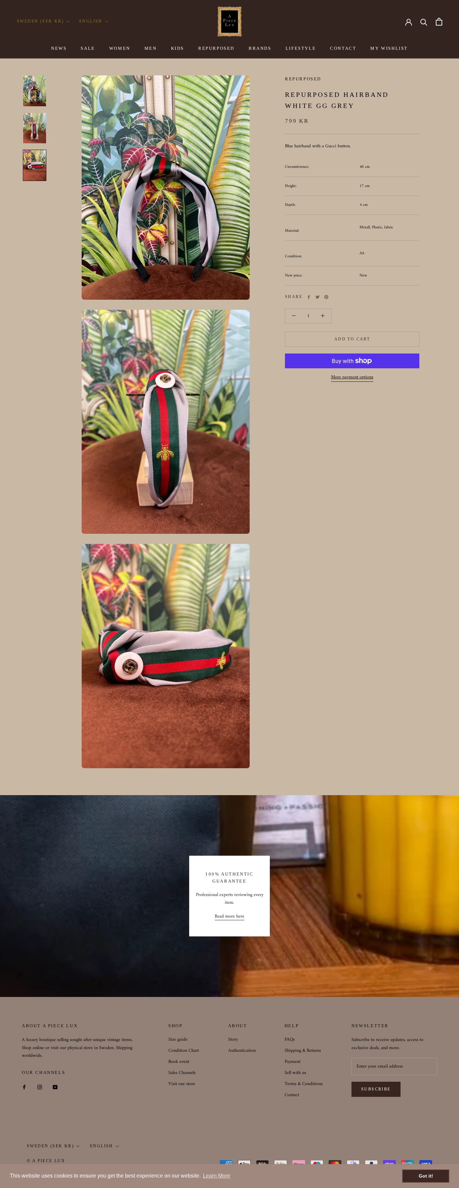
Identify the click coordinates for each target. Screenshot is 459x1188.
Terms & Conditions (304, 1083)
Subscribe (376, 1089)
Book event (178, 1061)
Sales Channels (182, 1072)
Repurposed (216, 48)
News (59, 48)
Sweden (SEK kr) (40, 21)
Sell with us (295, 1072)
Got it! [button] (426, 1176)
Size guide (177, 1039)
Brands (260, 48)
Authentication (242, 1050)
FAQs (290, 1039)
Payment (292, 1061)
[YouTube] (55, 1087)
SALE (88, 48)
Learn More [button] (216, 1176)
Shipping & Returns (303, 1050)
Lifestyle (301, 48)
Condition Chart (183, 1050)
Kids (177, 48)
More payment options (352, 377)
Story (233, 1039)
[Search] (423, 21)
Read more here (229, 916)
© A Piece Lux (46, 1160)
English (90, 21)
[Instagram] (39, 1087)
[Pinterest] (326, 297)
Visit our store (181, 1083)
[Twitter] (318, 297)
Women (119, 48)
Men (150, 48)
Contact (343, 48)
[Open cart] (439, 22)
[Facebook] (309, 297)
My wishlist (389, 48)
